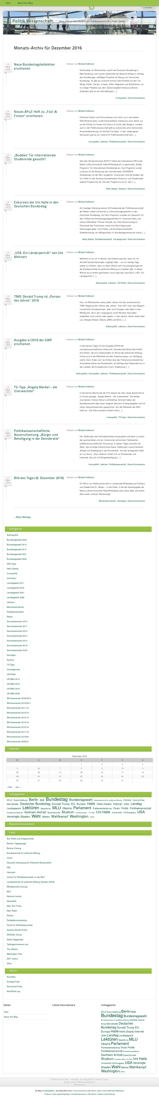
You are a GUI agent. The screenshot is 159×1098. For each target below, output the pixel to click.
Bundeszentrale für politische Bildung (108, 800)
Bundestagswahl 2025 (17, 559)
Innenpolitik (121, 98)
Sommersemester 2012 (17, 631)
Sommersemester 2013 (17, 635)
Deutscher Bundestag (35, 803)
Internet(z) (11, 578)
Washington (79, 816)
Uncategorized (119, 239)
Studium (122, 188)
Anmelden (11, 976)
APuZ (9, 800)
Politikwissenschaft (117, 141)
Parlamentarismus (102, 808)
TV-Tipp (92, 812)
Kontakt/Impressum (78, 1094)
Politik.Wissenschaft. (33, 21)
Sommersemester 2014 (17, 640)
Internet (117, 804)
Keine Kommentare (136, 98)
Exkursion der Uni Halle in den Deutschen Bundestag (36, 204)
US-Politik (121, 283)
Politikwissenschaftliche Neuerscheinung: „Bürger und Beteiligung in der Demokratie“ (37, 434)
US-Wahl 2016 (13, 688)
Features (47, 1094)
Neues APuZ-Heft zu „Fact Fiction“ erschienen (35, 113)
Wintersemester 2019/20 (18, 736)
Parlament (82, 807)
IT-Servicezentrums (80, 1090)
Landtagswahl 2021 (15, 592)
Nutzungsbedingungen (61, 1094)
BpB (42, 799)
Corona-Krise (138, 800)
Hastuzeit (11, 872)
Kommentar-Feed (14, 986)
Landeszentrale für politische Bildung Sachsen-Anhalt (31, 881)
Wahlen (46, 816)
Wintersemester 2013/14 (18, 717)
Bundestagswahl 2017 (17, 549)
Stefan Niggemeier (15, 939)
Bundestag (57, 799)
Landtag (136, 803)
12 (17, 772)
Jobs (126, 803)
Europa (81, 804)
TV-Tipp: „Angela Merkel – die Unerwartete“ (35, 389)
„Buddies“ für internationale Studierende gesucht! (35, 157)
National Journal (14, 896)
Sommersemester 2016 (17, 645)
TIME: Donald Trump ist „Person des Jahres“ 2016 (37, 298)
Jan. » (18, 787)
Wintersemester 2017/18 (18, 732)
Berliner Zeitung (14, 848)
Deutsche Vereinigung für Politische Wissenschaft (29, 862)
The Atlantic (12, 949)
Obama (67, 808)
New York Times (14, 905)
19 (17, 776)
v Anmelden (147, 7)
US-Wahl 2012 (13, 683)
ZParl (92, 817)
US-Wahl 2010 (13, 679)
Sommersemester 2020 (17, 650)
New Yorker (12, 910)
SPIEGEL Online (14, 934)
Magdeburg (46, 808)
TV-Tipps (122, 417)
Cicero (10, 857)
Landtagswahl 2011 (15, 583)
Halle (91, 803)
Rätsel (10, 616)
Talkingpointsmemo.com (17, 944)
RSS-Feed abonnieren (92, 7)
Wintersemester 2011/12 (18, 707)
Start (8, 2)
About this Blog (25, 2)
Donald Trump (61, 804)
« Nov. (10, 787)
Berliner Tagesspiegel (16, 843)
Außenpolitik (101, 283)
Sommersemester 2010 (17, 621)
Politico (10, 915)
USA (141, 811)
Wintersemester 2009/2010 (19, 698)
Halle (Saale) (112, 188)
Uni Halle (103, 811)
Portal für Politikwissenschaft (20, 925)
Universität (117, 812)
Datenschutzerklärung (106, 1094)
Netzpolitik (11, 901)
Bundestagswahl (81, 799)
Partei (116, 808)
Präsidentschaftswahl (15, 812)
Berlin (33, 799)
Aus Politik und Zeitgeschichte (20, 838)
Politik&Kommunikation (17, 920)
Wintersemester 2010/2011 (19, 703)
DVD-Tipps (11, 563)
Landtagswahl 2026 (15, 597)
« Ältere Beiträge (22, 517)
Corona (127, 799)
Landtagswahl (14, 808)
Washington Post (14, 954)
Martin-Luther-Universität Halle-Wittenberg (107, 1090)
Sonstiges (121, 500)
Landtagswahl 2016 (15, 587)
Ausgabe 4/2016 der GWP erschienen (33, 342)
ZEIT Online (12, 958)
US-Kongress (129, 812)
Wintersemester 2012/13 (18, 712)
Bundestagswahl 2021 (17, 554)
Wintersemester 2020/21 (18, 741)
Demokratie (12, 803)
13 (39, 772)
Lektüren (104, 141)
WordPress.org (13, 991)
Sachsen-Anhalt (35, 812)
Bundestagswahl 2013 (17, 544)
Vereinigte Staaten (18, 816)
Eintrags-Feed (13, 981)
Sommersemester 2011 (17, 626)
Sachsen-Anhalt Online (17, 930)
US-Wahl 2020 (13, 693)
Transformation (81, 812)
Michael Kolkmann (86, 63)
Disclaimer (92, 1094)
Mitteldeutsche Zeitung (17, 886)
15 (81, 772)
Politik (124, 808)
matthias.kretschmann (85, 1082)
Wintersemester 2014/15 (18, 722)
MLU (56, 807)
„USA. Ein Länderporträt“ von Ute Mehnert (38, 254)
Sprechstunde (53, 812)
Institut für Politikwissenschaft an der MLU (26, 877)
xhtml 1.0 (81, 1084)
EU (73, 804)
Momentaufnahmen (107, 500)
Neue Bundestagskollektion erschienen (34, 66)
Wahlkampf (59, 816)
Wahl (36, 816)
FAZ (8, 867)
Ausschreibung (20, 800)
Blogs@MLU (50, 1090)
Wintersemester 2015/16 (18, 727)
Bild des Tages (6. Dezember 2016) (39, 477)
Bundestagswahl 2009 (17, 539)
